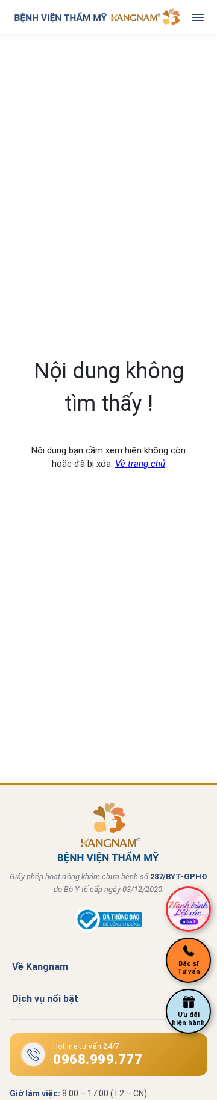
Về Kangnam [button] (40, 966)
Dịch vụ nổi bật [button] (45, 998)
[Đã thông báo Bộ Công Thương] (108, 929)
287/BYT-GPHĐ (178, 876)
